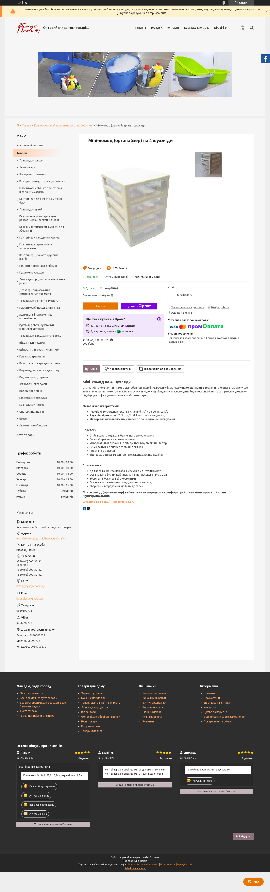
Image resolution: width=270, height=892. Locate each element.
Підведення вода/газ (33, 397)
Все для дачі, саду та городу (38, 698)
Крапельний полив (31, 404)
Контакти (173, 27)
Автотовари (27, 167)
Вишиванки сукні (153, 707)
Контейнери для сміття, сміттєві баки (40, 200)
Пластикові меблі (31, 693)
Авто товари (25, 435)
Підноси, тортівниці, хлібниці (38, 265)
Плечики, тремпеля (32, 356)
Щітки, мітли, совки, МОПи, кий (39, 349)
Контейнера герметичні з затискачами (35, 246)
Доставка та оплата (197, 27)
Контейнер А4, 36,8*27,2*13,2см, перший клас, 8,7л (52, 775)
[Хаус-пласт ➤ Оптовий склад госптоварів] (28, 28)
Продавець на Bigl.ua (135, 861)
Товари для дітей (30, 209)
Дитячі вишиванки (154, 702)
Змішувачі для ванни (32, 174)
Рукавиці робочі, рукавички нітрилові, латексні (36, 326)
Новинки (209, 693)
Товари (155, 27)
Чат (256, 881)
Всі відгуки (243, 836)
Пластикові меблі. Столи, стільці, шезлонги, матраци (40, 190)
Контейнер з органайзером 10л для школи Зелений (135, 769)
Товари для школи (31, 160)
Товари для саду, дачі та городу (40, 335)
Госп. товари (89, 721)
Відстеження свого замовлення (224, 716)
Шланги (24, 418)
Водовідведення (30, 390)
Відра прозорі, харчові (33, 377)
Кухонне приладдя (31, 272)
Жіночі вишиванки (154, 698)
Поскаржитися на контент (143, 864)
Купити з (132, 306)
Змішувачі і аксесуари (33, 384)
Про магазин (212, 698)
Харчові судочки (91, 693)
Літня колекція (152, 712)
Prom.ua (154, 857)
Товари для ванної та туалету (38, 300)
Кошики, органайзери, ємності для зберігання (63, 125)
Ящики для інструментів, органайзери (35, 316)
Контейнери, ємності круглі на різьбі (38, 257)
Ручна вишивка (152, 716)
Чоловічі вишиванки (155, 693)
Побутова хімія (90, 726)
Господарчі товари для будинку (39, 363)
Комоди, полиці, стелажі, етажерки (42, 181)
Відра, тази (88, 712)
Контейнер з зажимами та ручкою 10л (209, 769)
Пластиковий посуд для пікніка (39, 307)
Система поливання (32, 411)
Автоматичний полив (33, 425)
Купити (100, 306)
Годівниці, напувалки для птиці (39, 370)
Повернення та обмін (217, 721)
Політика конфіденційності (176, 864)
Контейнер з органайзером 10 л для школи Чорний (134, 773)
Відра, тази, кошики (32, 342)
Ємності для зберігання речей (100, 716)
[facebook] (84, 509)
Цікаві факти (222, 27)
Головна (140, 27)
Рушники (148, 721)
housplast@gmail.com (29, 598)
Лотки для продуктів (95, 707)
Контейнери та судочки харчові (39, 237)
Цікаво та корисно (215, 712)
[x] (88, 509)
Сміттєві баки (29, 711)
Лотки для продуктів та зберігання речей (42, 281)
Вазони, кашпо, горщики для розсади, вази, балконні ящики (39, 218)
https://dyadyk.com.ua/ (30, 586)
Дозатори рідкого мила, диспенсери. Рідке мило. (35, 292)
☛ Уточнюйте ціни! (29, 145)
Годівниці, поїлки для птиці (37, 715)
